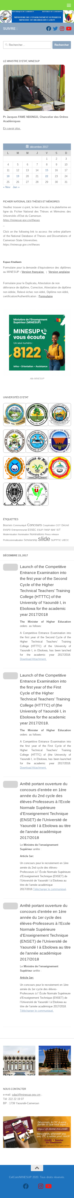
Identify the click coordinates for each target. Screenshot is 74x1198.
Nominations (37, 534)
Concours (34, 525)
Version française (33, 271)
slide (44, 538)
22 (46, 176)
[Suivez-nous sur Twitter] (55, 28)
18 (8, 176)
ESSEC (32, 529)
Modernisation (10, 534)
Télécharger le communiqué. (37, 1010)
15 (46, 170)
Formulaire (46, 296)
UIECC (65, 540)
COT (58, 525)
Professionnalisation (13, 540)
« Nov (6, 187)
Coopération (49, 525)
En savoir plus (12, 128)
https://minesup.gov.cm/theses (21, 220)
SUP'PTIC (56, 540)
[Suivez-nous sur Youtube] (68, 28)
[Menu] (69, 5)
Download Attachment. (33, 659)
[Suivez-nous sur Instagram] (61, 28)
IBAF (53, 530)
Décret (65, 525)
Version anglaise (59, 271)
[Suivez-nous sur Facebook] (48, 28)
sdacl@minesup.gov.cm (26, 1094)
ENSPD (7, 530)
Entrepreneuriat (19, 530)
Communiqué (19, 525)
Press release (52, 534)
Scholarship (30, 540)
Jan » (16, 187)
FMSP (47, 530)
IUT (58, 529)
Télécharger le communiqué (49, 889)
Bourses (7, 525)
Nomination (23, 534)
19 (17, 176)
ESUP (40, 530)
